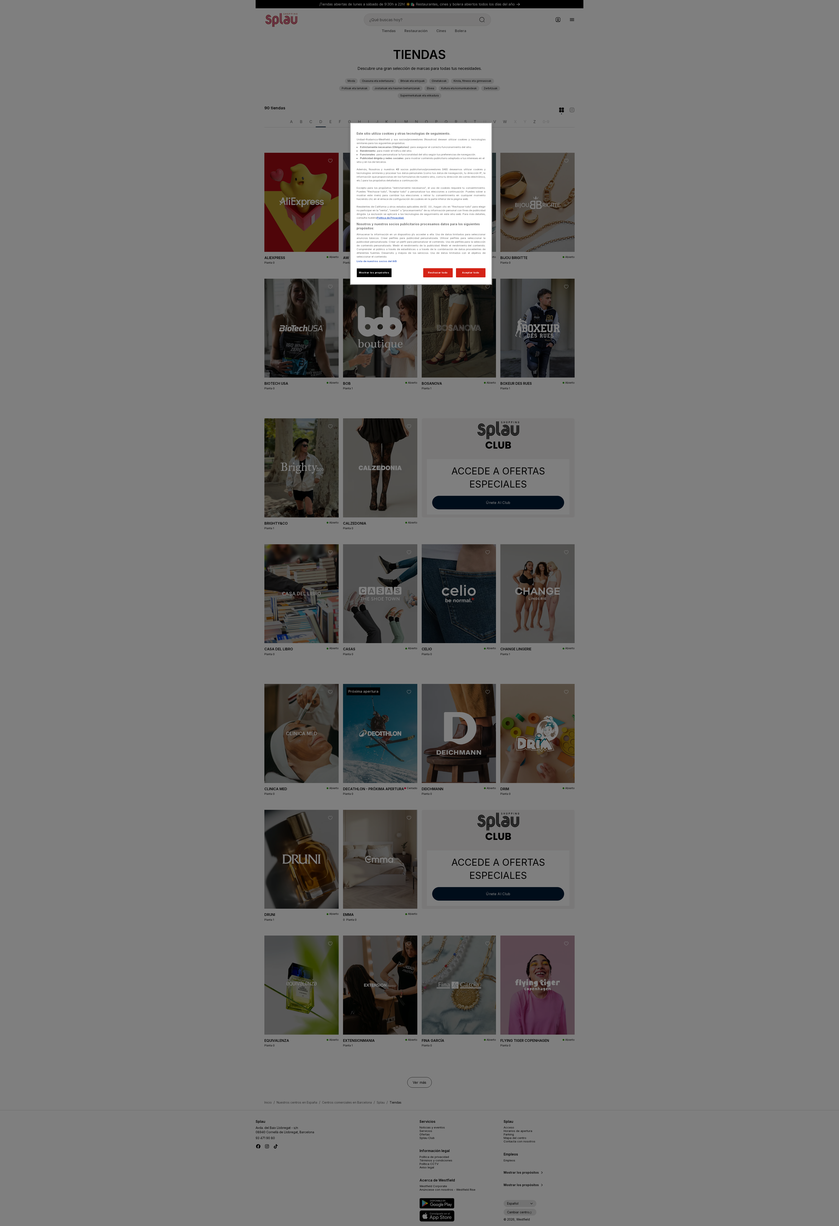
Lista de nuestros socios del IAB (377, 261)
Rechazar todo (437, 272)
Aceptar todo (470, 272)
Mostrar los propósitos (374, 272)
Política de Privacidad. (390, 217)
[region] (421, 204)
